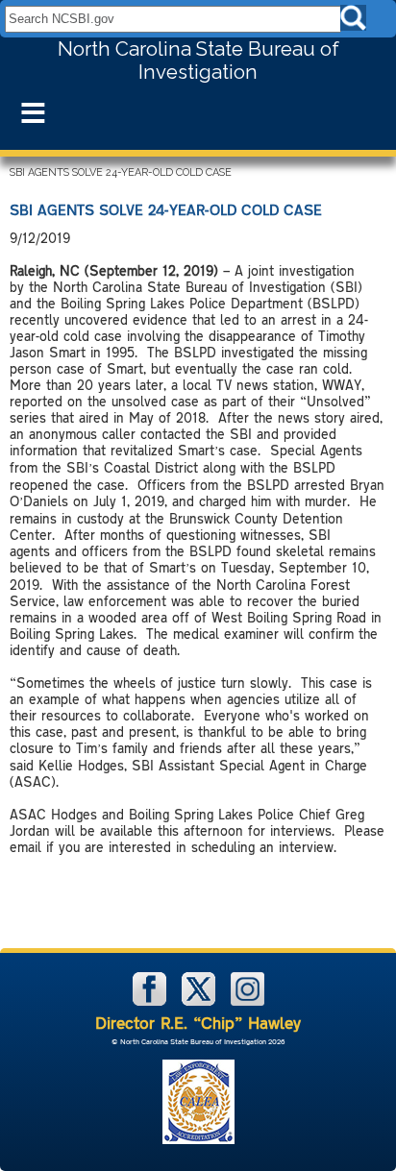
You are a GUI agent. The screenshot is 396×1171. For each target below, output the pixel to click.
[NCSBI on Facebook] (151, 1001)
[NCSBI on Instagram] (247, 1001)
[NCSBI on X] (200, 1001)
